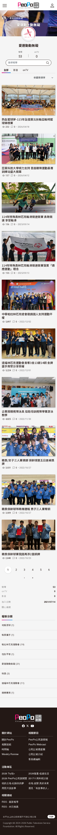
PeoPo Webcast (37, 744)
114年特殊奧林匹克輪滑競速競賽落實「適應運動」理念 (28, 267)
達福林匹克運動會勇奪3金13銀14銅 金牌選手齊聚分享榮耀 (27, 364)
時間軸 (5, 749)
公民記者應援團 (36, 749)
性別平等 (6, 654)
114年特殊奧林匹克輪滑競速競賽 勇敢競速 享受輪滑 (27, 218)
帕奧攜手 (6, 635)
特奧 (4, 673)
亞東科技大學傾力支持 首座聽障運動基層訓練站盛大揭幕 (27, 169)
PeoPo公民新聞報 (38, 739)
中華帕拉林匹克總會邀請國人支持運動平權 (27, 315)
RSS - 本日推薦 (10, 806)
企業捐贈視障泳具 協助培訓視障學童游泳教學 (27, 413)
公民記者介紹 (35, 754)
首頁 (4, 18)
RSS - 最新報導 (10, 801)
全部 (6, 70)
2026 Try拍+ (8, 773)
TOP (51, 816)
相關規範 (6, 744)
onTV (25, 70)
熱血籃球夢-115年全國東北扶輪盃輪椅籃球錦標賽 (27, 121)
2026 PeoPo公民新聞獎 (14, 778)
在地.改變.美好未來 (38, 783)
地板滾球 (6, 625)
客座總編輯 (34, 759)
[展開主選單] (5, 6)
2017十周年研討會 (38, 778)
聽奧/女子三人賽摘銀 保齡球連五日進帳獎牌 (28, 462)
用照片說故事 (9, 788)
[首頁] (28, 5)
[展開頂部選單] (52, 6)
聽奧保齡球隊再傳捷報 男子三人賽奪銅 (26, 509)
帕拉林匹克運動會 (11, 644)
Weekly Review (10, 754)
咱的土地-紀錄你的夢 (13, 783)
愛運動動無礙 (28, 45)
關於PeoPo (8, 739)
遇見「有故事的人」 (39, 788)
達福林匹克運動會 (11, 683)
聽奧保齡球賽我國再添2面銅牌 (21, 554)
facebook (23, 726)
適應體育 (6, 692)
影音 (15, 70)
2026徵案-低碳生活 (38, 773)
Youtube (32, 726)
